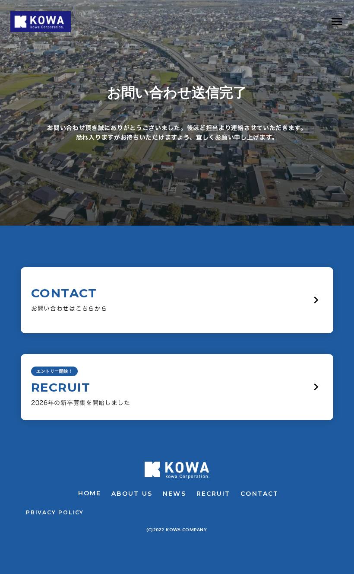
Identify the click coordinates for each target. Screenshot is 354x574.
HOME (89, 493)
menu (337, 22)
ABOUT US (131, 493)
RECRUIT (213, 493)
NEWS (174, 493)
